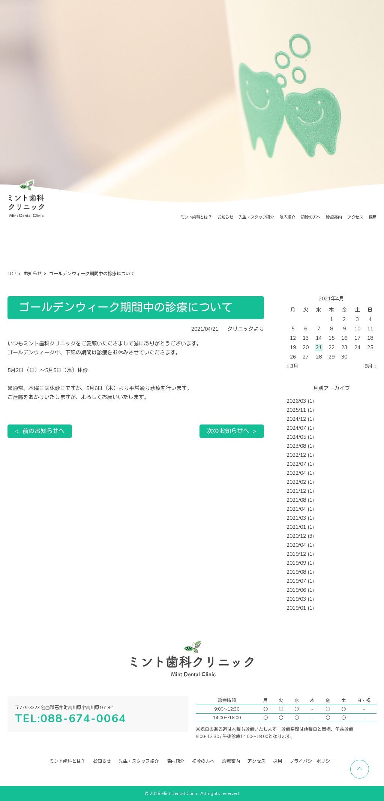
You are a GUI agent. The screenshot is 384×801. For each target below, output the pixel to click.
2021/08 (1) (300, 500)
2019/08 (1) (300, 572)
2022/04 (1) (300, 473)
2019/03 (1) (300, 599)
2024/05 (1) (300, 437)
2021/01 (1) (300, 527)
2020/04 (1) (300, 545)
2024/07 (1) (300, 428)
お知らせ (225, 217)
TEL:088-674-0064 (70, 718)
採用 (372, 217)
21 (319, 347)
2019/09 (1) (300, 563)
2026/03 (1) (300, 401)
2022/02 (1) (300, 482)
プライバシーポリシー (312, 761)
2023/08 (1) (300, 446)
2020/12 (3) (300, 536)
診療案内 (334, 217)
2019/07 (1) (300, 581)
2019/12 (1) (300, 554)
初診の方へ (310, 217)
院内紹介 (287, 217)
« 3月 (292, 366)
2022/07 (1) (300, 464)
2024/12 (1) (300, 419)
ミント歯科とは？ (196, 217)
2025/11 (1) (300, 410)
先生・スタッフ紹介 (256, 217)
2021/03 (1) (300, 518)
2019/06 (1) (300, 590)
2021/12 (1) (300, 491)
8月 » (370, 366)
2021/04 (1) (300, 509)
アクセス (355, 217)
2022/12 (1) (300, 455)
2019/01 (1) (300, 608)
